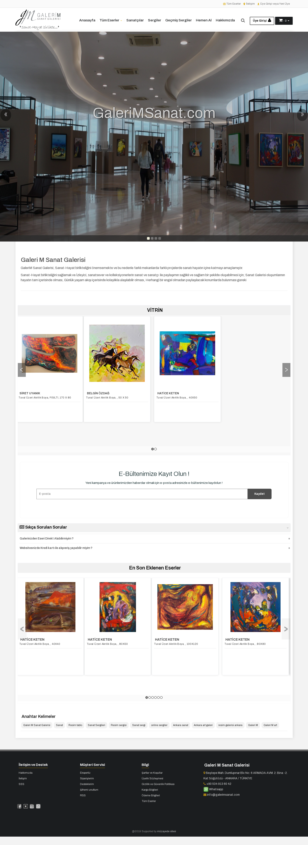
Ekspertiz (85, 772)
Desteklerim (87, 784)
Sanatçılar (135, 20)
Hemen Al (204, 20)
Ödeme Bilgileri (151, 795)
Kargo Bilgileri (150, 789)
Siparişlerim (87, 778)
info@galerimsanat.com (223, 794)
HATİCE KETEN (100, 393)
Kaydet (259, 493)
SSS (21, 784)
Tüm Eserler (233, 3)
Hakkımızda (225, 20)
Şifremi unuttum (89, 789)
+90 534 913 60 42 (218, 783)
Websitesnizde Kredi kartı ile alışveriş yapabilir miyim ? (56, 548)
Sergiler (154, 20)
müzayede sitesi (166, 831)
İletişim (250, 3)
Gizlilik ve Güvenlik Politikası (158, 784)
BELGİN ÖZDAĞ (30, 393)
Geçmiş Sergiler (178, 20)
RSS (83, 795)
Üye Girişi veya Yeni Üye (275, 3)
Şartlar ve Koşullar (152, 772)
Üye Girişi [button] (260, 20)
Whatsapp (215, 789)
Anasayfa (87, 20)
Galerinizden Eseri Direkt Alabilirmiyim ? (47, 538)
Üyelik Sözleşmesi (152, 778)
